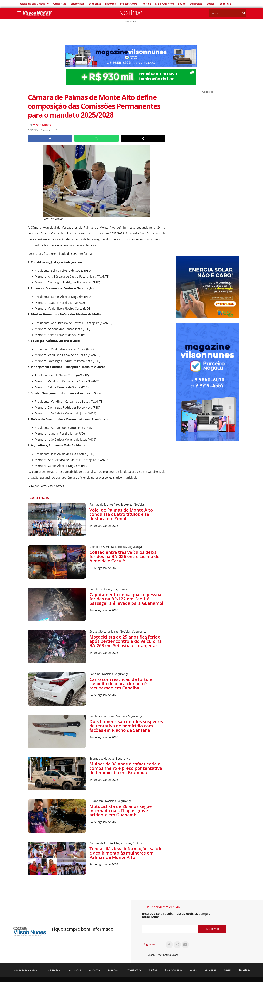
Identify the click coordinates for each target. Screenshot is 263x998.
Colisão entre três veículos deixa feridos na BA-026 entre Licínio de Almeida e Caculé (124, 556)
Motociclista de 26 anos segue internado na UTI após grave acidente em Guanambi (120, 810)
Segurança (196, 3)
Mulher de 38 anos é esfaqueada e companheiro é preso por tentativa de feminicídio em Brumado (125, 768)
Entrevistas (77, 3)
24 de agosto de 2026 (103, 526)
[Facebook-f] (169, 944)
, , (117, 505)
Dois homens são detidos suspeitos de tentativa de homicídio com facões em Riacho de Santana (126, 725)
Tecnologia (225, 3)
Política (146, 3)
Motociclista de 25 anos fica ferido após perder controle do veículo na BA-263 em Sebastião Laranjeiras (125, 641)
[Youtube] (185, 944)
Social (210, 3)
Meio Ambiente (164, 3)
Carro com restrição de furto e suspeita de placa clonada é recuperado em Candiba (120, 683)
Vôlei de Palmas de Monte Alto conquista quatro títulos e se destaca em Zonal (121, 514)
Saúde (182, 3)
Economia (95, 3)
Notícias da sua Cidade (31, 3)
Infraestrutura (128, 3)
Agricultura (60, 3)
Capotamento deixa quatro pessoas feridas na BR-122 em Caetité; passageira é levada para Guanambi (126, 598)
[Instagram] (177, 944)
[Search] (244, 13)
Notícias (131, 13)
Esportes (110, 3)
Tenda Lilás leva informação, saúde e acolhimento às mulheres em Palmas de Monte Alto (125, 853)
